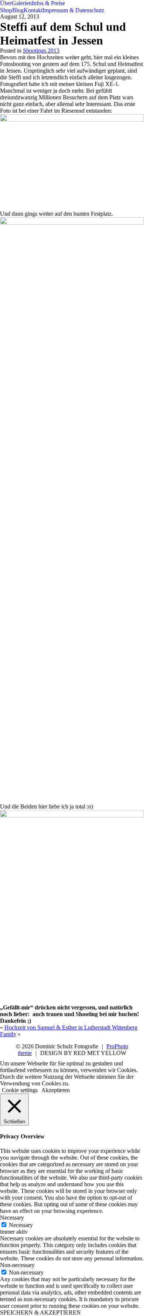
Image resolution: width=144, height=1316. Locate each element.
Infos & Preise (48, 3)
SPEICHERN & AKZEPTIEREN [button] (40, 1312)
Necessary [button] (12, 1217)
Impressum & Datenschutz (73, 10)
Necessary (21, 1225)
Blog (18, 10)
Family (8, 1034)
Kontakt (33, 10)
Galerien (22, 3)
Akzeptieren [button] (55, 1090)
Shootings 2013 (41, 50)
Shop (6, 10)
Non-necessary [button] (17, 1265)
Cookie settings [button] (20, 1090)
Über (6, 3)
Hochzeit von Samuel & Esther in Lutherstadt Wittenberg (70, 1027)
